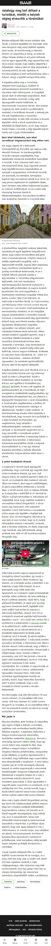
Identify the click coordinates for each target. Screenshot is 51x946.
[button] (8, 882)
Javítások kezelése (15, 925)
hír (18, 149)
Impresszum (34, 921)
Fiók (46, 943)
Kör (36, 943)
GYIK (10, 921)
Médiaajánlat (14, 930)
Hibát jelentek (21, 921)
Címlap (15, 943)
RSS (24, 930)
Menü (5, 943)
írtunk (16, 132)
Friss (25, 943)
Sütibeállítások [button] (35, 930)
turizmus (11, 27)
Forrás (6, 568)
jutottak (41, 602)
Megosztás (11, 33)
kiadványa (21, 85)
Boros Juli (11, 25)
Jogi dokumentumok (33, 925)
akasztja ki (30, 738)
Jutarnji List (37, 622)
